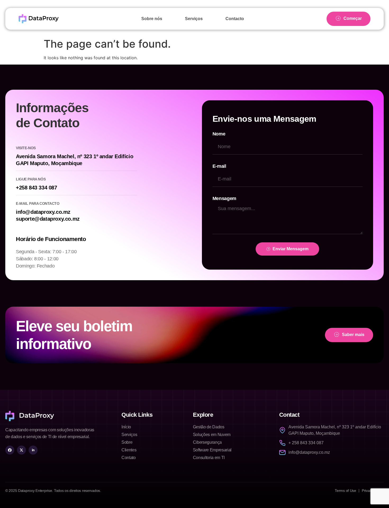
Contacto (234, 18)
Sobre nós (151, 18)
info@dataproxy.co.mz (43, 212)
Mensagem (224, 198)
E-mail (219, 166)
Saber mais (353, 335)
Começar (352, 18)
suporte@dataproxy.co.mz (48, 219)
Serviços (194, 18)
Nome (218, 134)
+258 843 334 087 (36, 187)
